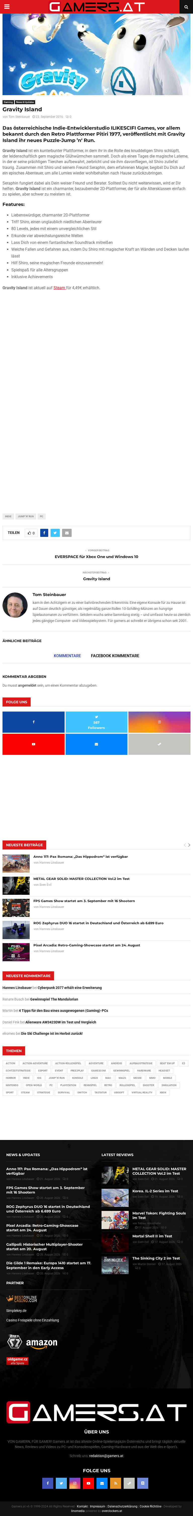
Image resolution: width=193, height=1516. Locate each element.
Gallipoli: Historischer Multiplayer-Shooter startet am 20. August (44, 1246)
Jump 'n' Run (26, 516)
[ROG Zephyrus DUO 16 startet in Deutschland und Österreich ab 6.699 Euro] (16, 930)
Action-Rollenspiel (68, 1063)
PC (41, 516)
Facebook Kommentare (115, 655)
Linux (94, 1078)
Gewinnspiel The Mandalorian (54, 999)
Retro (108, 1085)
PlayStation (68, 1085)
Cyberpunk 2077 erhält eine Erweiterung (70, 988)
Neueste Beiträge (24, 845)
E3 (183, 1063)
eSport (42, 1070)
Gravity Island (96, 578)
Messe (137, 1078)
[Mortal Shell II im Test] (115, 1243)
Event (59, 1070)
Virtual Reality (142, 1092)
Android (116, 1063)
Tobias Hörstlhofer (149, 1223)
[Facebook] (47, 1483)
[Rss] (115, 1483)
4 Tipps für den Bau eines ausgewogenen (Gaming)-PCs (63, 1011)
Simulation (169, 1085)
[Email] (102, 1483)
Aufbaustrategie (141, 1063)
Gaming (8, 102)
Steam (60, 287)
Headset (164, 1070)
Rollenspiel (127, 1085)
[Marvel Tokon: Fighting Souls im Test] (115, 1220)
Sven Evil (45, 884)
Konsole (77, 1078)
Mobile (167, 1078)
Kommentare (67, 655)
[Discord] (142, 1483)
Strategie (43, 1092)
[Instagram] (74, 1483)
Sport (10, 1092)
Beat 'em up (167, 1063)
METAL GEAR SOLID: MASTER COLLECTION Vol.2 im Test (81, 879)
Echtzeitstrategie (18, 1070)
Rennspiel (90, 1085)
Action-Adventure (35, 1063)
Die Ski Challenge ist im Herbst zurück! (52, 1033)
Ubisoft (119, 1092)
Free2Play (77, 1070)
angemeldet (27, 685)
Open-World (34, 1085)
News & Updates (25, 102)
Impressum (97, 1506)
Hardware (144, 1070)
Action (10, 1063)
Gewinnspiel (121, 1070)
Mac (108, 1078)
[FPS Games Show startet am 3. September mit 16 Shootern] (16, 908)
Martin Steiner (147, 1264)
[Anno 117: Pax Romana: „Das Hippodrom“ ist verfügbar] (16, 864)
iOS (39, 1078)
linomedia (78, 1511)
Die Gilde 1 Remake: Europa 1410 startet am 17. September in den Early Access (48, 1265)
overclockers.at (112, 1511)
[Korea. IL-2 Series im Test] (115, 1198)
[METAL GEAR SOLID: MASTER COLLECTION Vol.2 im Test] (16, 886)
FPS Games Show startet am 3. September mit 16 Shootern (84, 901)
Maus (122, 1078)
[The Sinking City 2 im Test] (115, 1265)
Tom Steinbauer (19, 117)
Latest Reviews (117, 1155)
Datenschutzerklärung (122, 1506)
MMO (152, 1078)
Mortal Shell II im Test (152, 1236)
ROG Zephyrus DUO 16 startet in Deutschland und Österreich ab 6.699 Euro (98, 923)
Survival (64, 1092)
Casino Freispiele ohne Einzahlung (32, 1320)
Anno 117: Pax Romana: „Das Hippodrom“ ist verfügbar (80, 857)
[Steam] (129, 1483)
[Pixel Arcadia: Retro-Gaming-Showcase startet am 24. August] (16, 952)
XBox (163, 1092)
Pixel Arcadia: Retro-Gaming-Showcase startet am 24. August (86, 945)
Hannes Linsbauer (51, 862)
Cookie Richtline (150, 1506)
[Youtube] (88, 1483)
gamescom (98, 1070)
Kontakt (82, 1506)
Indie (8, 516)
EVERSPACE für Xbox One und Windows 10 (96, 556)
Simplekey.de (16, 1311)
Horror (11, 1078)
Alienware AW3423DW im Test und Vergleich (60, 1022)
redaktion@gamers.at (106, 1456)
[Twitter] (61, 1483)
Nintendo (12, 1085)
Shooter (148, 1085)
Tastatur (100, 1092)
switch (82, 1092)
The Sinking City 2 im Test (156, 1258)
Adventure (96, 1063)
